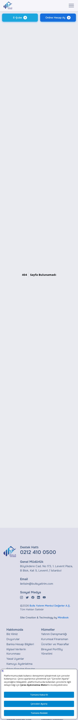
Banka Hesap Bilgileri (20, 644)
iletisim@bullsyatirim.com (36, 584)
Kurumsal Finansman (54, 639)
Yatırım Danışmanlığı (54, 634)
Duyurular (13, 639)
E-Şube (17, 17)
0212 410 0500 (38, 552)
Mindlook (63, 617)
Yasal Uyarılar (15, 659)
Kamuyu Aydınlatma (19, 664)
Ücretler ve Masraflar (55, 644)
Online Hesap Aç (55, 17)
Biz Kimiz (12, 634)
